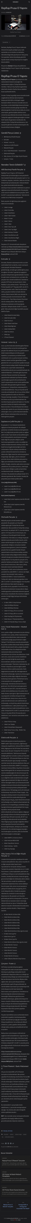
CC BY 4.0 (9, 1146)
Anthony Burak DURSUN (10, 36)
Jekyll (19, 1220)
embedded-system (9, 1137)
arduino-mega (18, 1134)
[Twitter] (6, 1143)
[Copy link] (13, 1143)
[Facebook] (8, 1143)
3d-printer (6, 1134)
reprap (24, 1134)
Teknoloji (5, 1131)
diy (2, 1137)
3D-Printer (10, 1131)
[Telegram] (11, 1143)
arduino (11, 1134)
